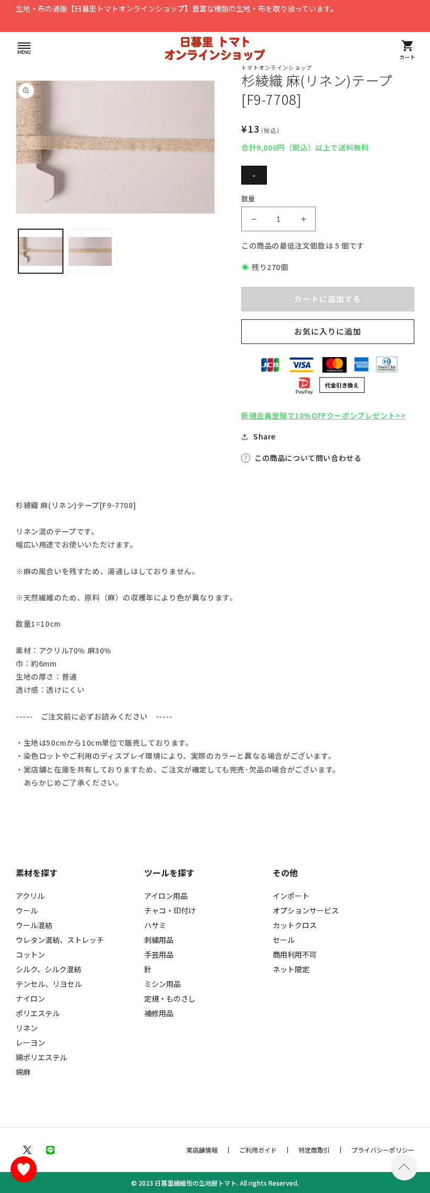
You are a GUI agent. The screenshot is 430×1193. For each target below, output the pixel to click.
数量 (248, 198)
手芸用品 (159, 954)
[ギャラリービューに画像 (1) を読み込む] (40, 251)
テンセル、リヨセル (49, 984)
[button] (24, 48)
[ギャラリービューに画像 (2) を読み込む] (90, 251)
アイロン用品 (166, 895)
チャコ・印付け (170, 910)
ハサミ (155, 925)
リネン (27, 1028)
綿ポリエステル (41, 1057)
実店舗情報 (202, 1150)
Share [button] (264, 436)
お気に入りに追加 (327, 331)
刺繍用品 (159, 939)
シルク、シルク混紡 (48, 969)
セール (284, 939)
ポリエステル (38, 1013)
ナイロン (30, 998)
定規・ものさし (170, 998)
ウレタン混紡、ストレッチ (60, 939)
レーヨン (30, 1042)
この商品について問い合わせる (307, 458)
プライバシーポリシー (382, 1150)
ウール (27, 910)
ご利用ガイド (258, 1150)
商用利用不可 (295, 954)
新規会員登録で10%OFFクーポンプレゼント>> (323, 415)
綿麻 (23, 1072)
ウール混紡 (34, 925)
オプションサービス (306, 910)
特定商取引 (314, 1150)
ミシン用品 (162, 984)
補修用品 (159, 1013)
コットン (30, 954)
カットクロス (295, 925)
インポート (291, 895)
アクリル (30, 895)
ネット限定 (291, 969)
